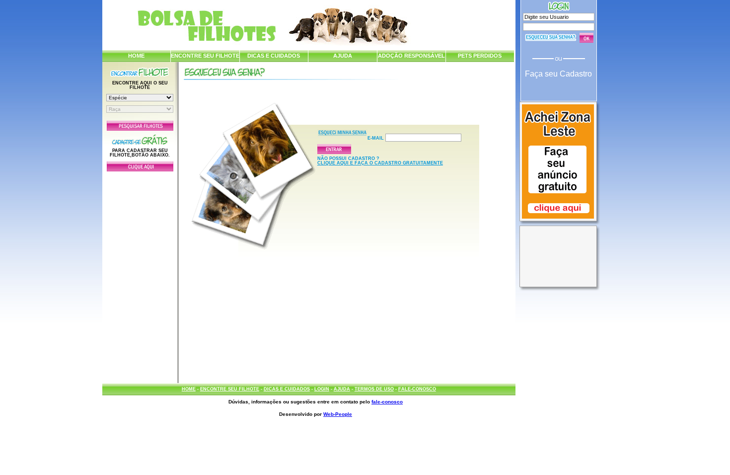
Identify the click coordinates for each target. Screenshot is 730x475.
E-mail (376, 138)
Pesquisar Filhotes (140, 126)
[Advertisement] (140, 274)
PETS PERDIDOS (480, 56)
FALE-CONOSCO (417, 389)
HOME (136, 56)
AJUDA (342, 56)
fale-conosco (387, 401)
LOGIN (321, 389)
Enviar (334, 149)
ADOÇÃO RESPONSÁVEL (411, 56)
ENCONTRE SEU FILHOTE (205, 56)
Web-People (337, 414)
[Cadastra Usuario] (140, 169)
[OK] (586, 38)
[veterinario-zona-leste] (558, 220)
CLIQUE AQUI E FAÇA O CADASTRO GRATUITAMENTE (380, 163)
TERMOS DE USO (374, 389)
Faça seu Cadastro (558, 74)
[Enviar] (358, 149)
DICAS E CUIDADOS (273, 56)
